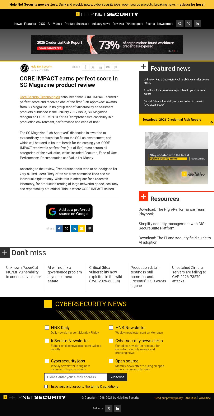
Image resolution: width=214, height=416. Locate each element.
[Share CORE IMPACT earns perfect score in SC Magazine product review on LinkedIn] (100, 67)
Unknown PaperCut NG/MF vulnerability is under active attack (24, 272)
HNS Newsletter (130, 327)
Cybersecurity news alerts (139, 340)
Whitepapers (134, 23)
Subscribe (117, 377)
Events (150, 23)
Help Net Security (41, 66)
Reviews (118, 23)
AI (49, 23)
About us (190, 398)
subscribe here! (192, 4)
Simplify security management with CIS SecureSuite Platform (171, 226)
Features (30, 23)
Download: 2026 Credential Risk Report (172, 120)
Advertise (205, 398)
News (18, 23)
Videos (57, 23)
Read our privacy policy (169, 398)
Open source (127, 360)
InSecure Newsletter (70, 340)
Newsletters (165, 23)
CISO (42, 23)
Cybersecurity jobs (68, 360)
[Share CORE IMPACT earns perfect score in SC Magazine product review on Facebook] (85, 67)
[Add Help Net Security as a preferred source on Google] (115, 67)
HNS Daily (60, 327)
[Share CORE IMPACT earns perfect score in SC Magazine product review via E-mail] (107, 67)
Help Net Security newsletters (33, 4)
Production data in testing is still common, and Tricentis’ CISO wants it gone (148, 276)
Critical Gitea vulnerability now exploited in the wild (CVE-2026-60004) (105, 274)
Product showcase (77, 23)
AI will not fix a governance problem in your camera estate (65, 274)
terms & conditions (104, 386)
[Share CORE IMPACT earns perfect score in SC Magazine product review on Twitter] (92, 67)
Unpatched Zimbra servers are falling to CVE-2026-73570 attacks (189, 274)
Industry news (101, 23)
